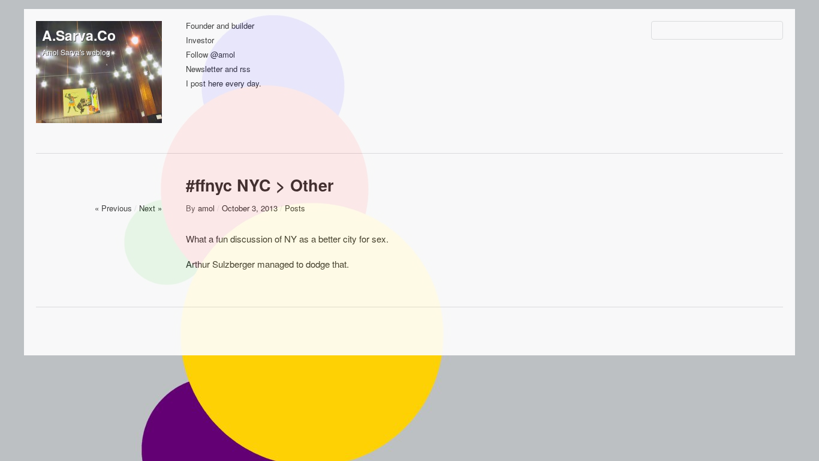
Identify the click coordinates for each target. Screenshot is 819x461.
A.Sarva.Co (79, 35)
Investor (200, 40)
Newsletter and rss (218, 69)
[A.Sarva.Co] (99, 84)
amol (206, 208)
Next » (150, 208)
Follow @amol (210, 55)
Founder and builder (220, 26)
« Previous (113, 208)
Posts (295, 208)
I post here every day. (223, 84)
